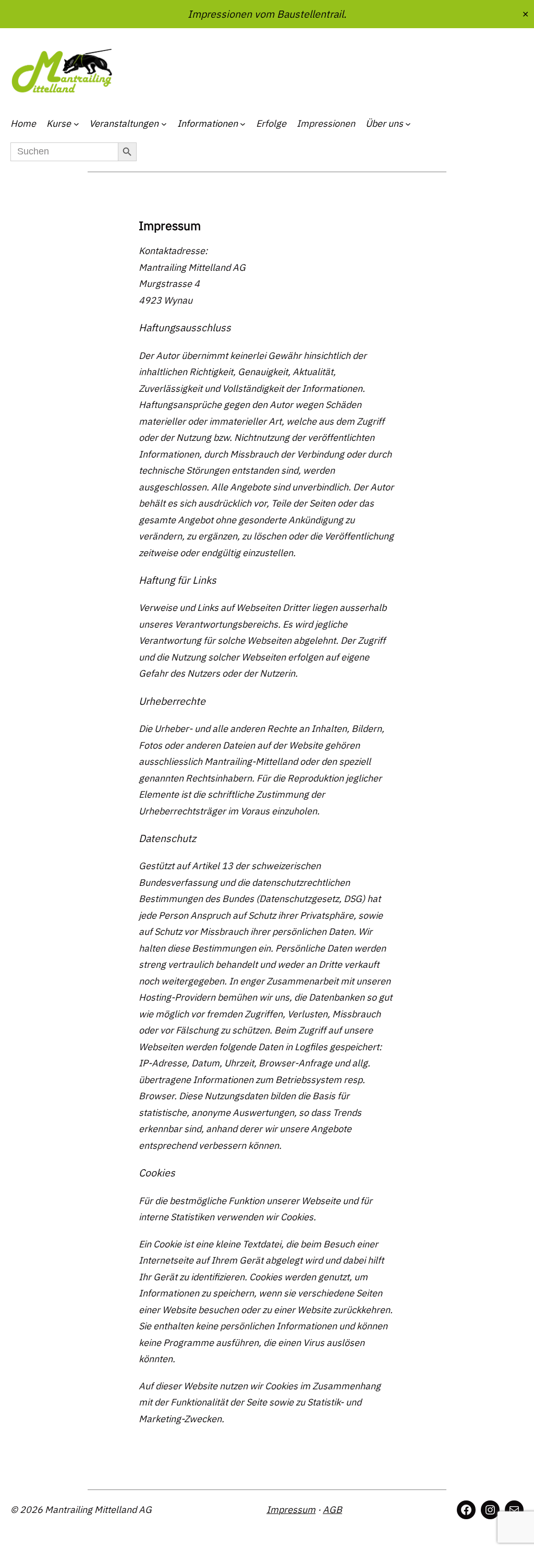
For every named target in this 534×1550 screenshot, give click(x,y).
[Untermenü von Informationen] (243, 124)
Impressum (290, 1510)
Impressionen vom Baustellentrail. (267, 13)
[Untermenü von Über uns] (408, 124)
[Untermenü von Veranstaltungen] (164, 124)
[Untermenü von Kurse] (76, 124)
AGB (332, 1510)
